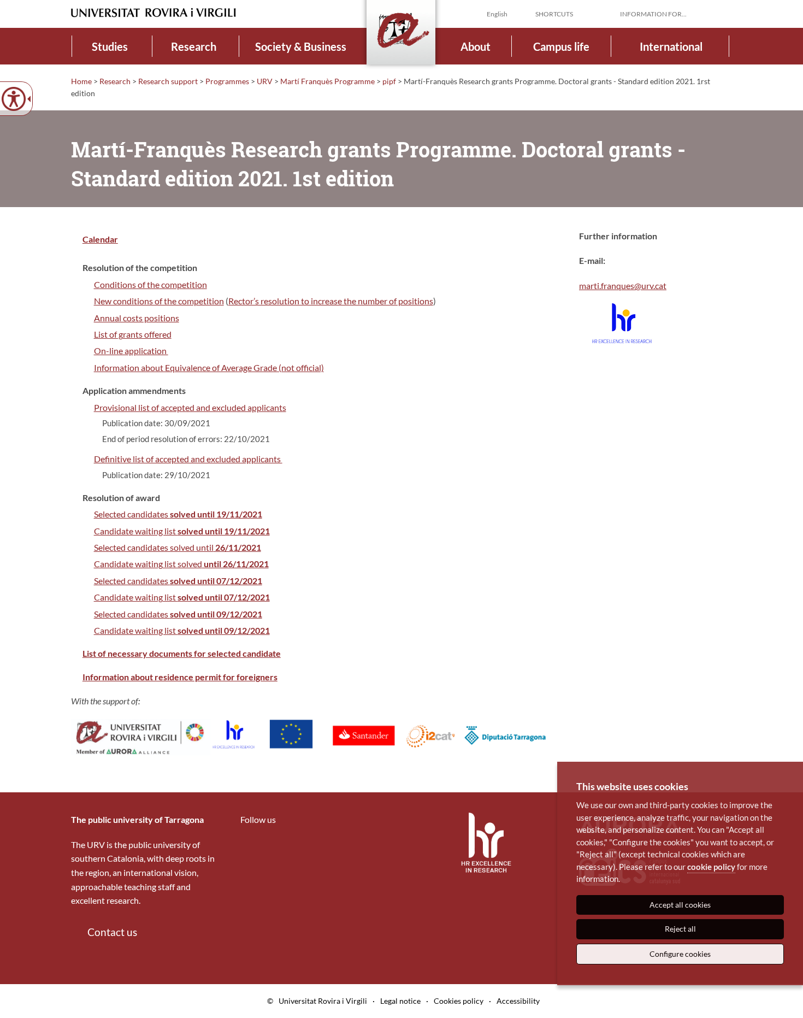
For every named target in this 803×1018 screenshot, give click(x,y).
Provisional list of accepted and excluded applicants (190, 407)
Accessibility (518, 1000)
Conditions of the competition (150, 284)
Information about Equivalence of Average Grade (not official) (209, 367)
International (671, 46)
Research (193, 46)
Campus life (561, 46)
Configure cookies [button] (680, 953)
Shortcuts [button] (554, 14)
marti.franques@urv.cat (622, 285)
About (475, 46)
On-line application (131, 350)
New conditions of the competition (159, 301)
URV (265, 81)
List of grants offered (133, 334)
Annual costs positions (136, 318)
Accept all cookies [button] (680, 904)
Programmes (227, 81)
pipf (389, 81)
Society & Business (300, 46)
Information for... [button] (653, 14)
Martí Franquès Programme (327, 81)
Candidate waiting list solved (181, 563)
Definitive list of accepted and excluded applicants (188, 459)
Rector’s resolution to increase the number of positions (330, 301)
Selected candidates (178, 514)
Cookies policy (458, 1000)
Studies (110, 46)
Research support (168, 81)
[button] (723, 13)
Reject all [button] (680, 928)
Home (81, 81)
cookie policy (711, 867)
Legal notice (400, 1000)
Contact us (112, 932)
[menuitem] (110, 46)
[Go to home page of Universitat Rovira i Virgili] (153, 12)
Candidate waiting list (182, 531)
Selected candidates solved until (177, 547)
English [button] (497, 14)
